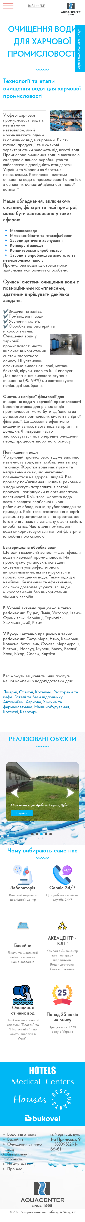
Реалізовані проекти (17, 1156)
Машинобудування (51, 707)
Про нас (14, 1169)
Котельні (43, 692)
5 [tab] (50, 834)
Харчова (33, 702)
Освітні (26, 692)
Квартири (29, 712)
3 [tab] (41, 834)
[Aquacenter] (70, 4)
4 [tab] (46, 834)
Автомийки (13, 702)
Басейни (15, 1139)
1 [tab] (32, 834)
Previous (14, 792)
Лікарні (10, 692)
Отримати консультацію (79, 48)
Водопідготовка (21, 1134)
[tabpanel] (42, 792)
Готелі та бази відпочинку (38, 697)
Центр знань (19, 1164)
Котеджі (10, 712)
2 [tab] (37, 834)
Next (70, 792)
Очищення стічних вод (24, 1147)
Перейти (22, 813)
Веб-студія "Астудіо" (62, 1212)
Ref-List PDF (36, 6)
